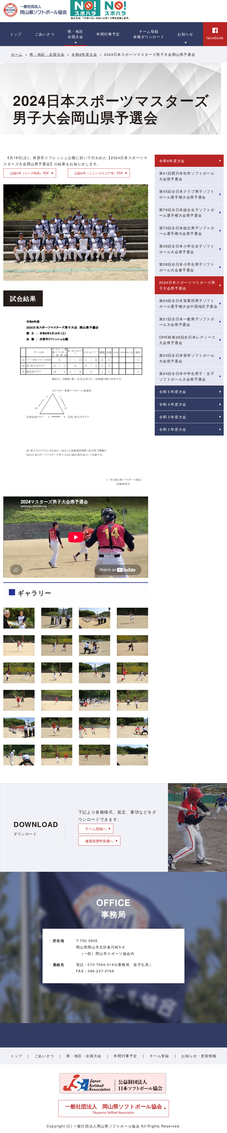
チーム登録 (159, 1055)
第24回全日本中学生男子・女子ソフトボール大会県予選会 (187, 376)
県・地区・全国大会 (47, 54)
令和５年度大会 (172, 391)
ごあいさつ (44, 1055)
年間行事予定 (125, 1055)
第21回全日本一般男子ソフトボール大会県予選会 (187, 321)
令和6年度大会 (84, 54)
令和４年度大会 (172, 404)
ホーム (17, 54)
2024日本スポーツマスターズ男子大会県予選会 (187, 285)
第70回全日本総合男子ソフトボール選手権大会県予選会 (187, 230)
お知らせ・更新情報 (198, 1055)
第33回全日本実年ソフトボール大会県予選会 (187, 358)
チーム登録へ (95, 828)
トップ (16, 1055)
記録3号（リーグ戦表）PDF (29, 173)
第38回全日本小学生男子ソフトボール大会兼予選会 (187, 267)
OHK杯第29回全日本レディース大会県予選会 (187, 340)
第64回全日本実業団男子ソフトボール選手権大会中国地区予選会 (188, 303)
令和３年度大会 (172, 416)
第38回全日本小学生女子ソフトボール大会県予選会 (187, 248)
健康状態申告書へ (99, 840)
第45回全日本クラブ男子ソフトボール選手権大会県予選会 (187, 194)
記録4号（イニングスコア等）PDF (99, 173)
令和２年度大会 (172, 429)
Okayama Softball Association (113, 1108)
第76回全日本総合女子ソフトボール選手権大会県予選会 (187, 212)
